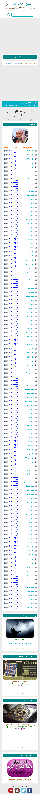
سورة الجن (31, 437)
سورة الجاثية (30, 328)
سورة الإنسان (30, 453)
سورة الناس (30, 607)
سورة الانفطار (30, 478)
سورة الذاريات (30, 352)
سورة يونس (30, 187)
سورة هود (31, 191)
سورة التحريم (30, 413)
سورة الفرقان (30, 247)
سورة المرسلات (29, 457)
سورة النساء (30, 162)
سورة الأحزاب (30, 280)
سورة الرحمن (30, 369)
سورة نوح (31, 433)
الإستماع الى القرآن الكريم (27, 105)
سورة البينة (31, 542)
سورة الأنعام (30, 171)
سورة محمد (30, 336)
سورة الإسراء (30, 215)
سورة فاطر (31, 288)
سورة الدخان (30, 324)
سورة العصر (30, 562)
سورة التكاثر (30, 558)
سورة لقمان (30, 272)
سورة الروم (31, 267)
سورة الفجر (31, 506)
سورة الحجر (31, 207)
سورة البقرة (30, 154)
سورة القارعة (30, 554)
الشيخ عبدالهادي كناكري (11, 105)
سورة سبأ (31, 284)
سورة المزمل (30, 441)
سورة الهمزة (30, 566)
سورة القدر (31, 538)
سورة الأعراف (30, 175)
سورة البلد (31, 510)
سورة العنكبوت (29, 263)
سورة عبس (30, 470)
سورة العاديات (30, 550)
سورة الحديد (30, 377)
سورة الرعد (31, 199)
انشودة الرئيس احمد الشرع (17, 63)
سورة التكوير (30, 474)
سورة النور (31, 243)
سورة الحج (31, 235)
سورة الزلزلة (30, 546)
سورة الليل (31, 518)
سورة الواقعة (30, 373)
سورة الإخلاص (30, 599)
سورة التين (31, 530)
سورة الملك (30, 417)
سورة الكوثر (30, 583)
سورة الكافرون (29, 587)
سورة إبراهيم (30, 203)
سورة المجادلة (30, 381)
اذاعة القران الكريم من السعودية (20, 779)
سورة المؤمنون (29, 239)
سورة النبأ (31, 461)
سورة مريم (31, 223)
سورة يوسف (30, 195)
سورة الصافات (30, 296)
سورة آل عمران (29, 158)
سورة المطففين (29, 482)
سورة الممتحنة (29, 389)
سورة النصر (31, 591)
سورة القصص (30, 259)
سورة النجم (31, 360)
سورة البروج (30, 490)
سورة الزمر (31, 304)
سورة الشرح (30, 526)
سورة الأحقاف (30, 332)
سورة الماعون (30, 579)
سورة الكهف (30, 219)
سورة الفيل (30, 571)
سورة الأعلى (30, 498)
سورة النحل (30, 211)
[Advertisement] (20, 36)
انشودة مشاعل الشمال (20, 682)
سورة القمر (30, 364)
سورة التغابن (30, 405)
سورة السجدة (30, 276)
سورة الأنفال (30, 179)
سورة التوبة (30, 183)
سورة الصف (30, 393)
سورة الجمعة (30, 397)
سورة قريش (30, 575)
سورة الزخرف (30, 320)
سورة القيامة (30, 449)
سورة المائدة (30, 166)
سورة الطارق (30, 494)
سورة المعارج (30, 429)
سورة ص (31, 300)
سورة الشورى (30, 316)
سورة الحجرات (30, 344)
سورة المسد (30, 595)
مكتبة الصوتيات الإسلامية (25, 103)
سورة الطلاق (30, 409)
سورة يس (31, 292)
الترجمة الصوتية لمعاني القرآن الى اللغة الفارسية (20, 725)
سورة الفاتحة (30, 150)
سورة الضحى (30, 522)
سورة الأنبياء (30, 231)
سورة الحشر (30, 385)
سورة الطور (30, 356)
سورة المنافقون (29, 401)
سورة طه (31, 227)
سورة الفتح (30, 340)
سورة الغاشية (30, 502)
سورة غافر (31, 308)
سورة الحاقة (30, 425)
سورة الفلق (30, 603)
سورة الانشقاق (29, 486)
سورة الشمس (30, 514)
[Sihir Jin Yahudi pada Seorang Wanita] (20, 628)
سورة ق (31, 348)
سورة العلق (30, 534)
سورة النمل (30, 255)
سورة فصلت (30, 312)
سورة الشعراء (30, 251)
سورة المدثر (30, 445)
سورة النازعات (30, 465)
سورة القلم (30, 421)
